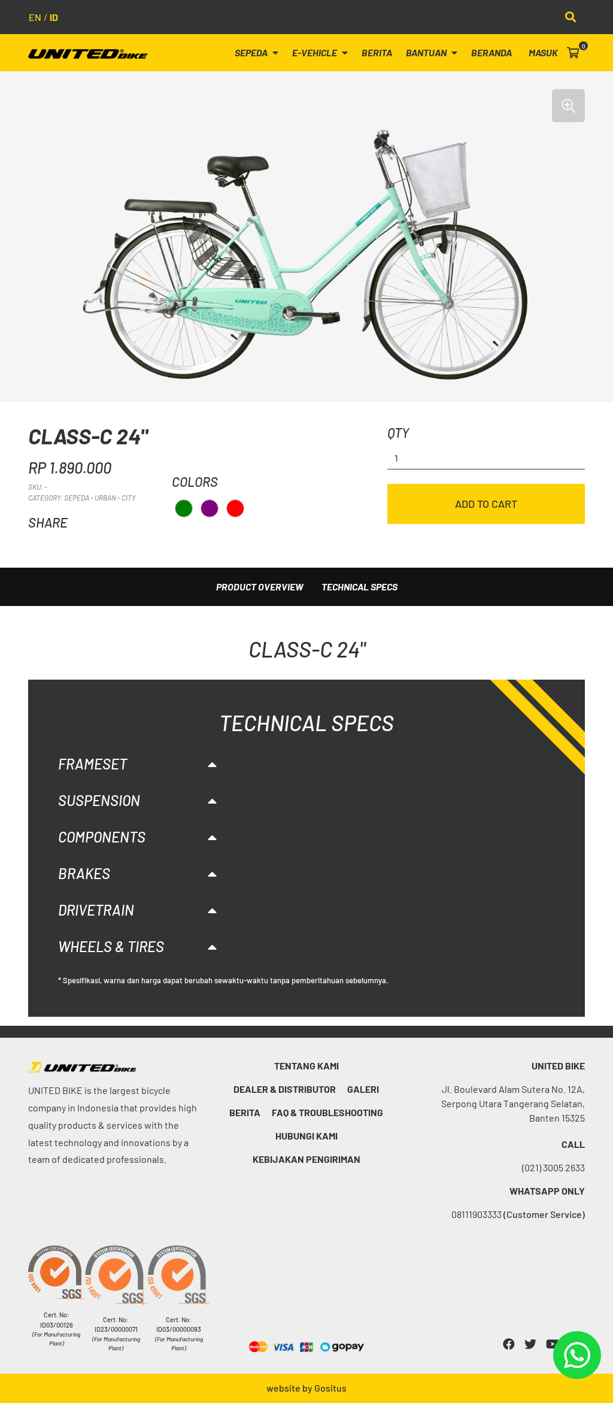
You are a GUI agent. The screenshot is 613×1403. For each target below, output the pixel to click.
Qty (398, 432)
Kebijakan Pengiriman (306, 1159)
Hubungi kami (306, 1135)
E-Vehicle (315, 52)
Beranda (491, 52)
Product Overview (260, 586)
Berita (377, 52)
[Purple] (210, 508)
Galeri (363, 1089)
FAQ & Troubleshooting (327, 1112)
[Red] (235, 508)
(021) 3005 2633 (553, 1167)
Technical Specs (359, 586)
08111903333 (518, 1214)
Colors (195, 481)
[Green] (184, 508)
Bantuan (427, 52)
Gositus (330, 1387)
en (35, 17)
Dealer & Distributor (284, 1089)
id (54, 17)
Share (48, 522)
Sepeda (252, 52)
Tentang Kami (306, 1065)
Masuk (543, 52)
